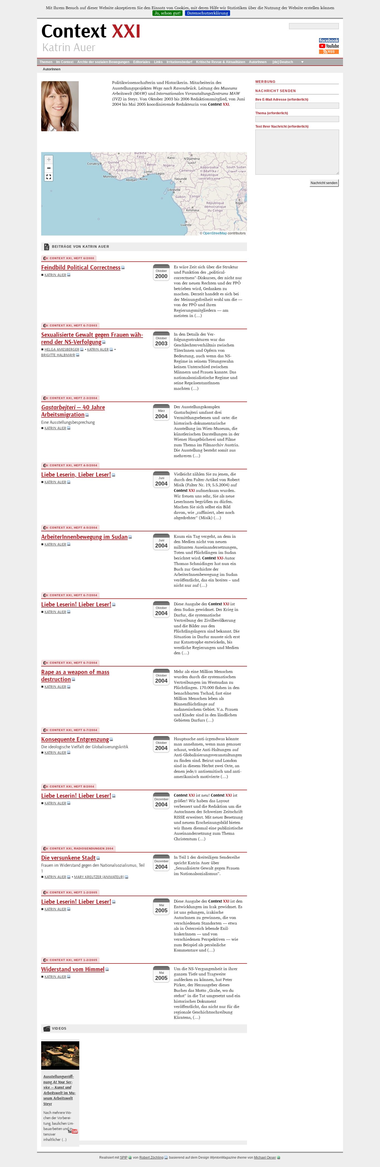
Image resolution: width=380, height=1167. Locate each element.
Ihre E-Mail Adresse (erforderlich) (281, 99)
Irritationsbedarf (179, 62)
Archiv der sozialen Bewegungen (103, 62)
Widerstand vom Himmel (73, 969)
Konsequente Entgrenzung (75, 739)
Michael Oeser (265, 1157)
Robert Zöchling (151, 1157)
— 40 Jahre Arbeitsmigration (73, 411)
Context (91, 31)
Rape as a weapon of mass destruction (75, 675)
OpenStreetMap (215, 233)
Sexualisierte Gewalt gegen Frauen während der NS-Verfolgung (92, 338)
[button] (49, 159)
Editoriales (141, 62)
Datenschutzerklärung (207, 13)
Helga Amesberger (62, 349)
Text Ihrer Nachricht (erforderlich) (282, 126)
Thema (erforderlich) (271, 113)
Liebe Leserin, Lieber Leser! (76, 475)
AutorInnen (258, 62)
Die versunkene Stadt (68, 858)
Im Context (64, 62)
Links (158, 62)
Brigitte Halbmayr (58, 355)
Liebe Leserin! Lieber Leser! (76, 605)
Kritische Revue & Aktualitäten (220, 62)
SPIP (123, 1157)
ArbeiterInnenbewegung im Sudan (84, 537)
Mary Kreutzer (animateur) (99, 876)
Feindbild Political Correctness (80, 268)
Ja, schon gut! (168, 13)
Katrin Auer (55, 274)
